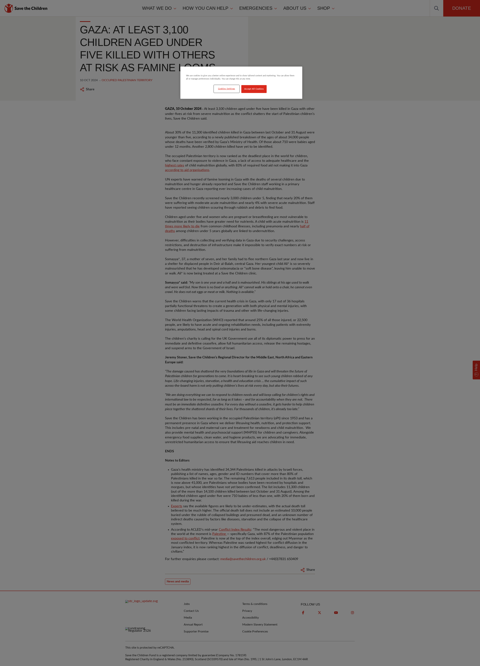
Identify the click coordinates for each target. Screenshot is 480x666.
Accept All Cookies (254, 89)
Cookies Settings (226, 89)
